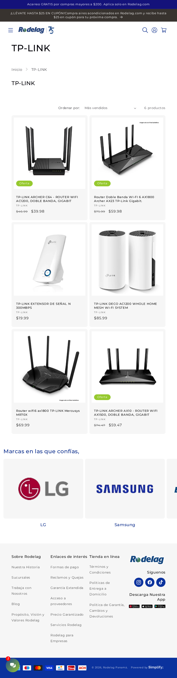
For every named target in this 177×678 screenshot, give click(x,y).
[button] (11, 30)
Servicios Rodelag (66, 625)
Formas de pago (64, 567)
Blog (16, 604)
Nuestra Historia (26, 567)
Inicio (17, 69)
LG (43, 524)
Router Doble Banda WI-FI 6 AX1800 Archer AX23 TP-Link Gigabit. (124, 199)
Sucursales (21, 577)
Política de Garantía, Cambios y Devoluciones (107, 610)
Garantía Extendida (66, 588)
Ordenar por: (69, 108)
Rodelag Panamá (115, 667)
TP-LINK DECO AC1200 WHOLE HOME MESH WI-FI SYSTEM (125, 305)
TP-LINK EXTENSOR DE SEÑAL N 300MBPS (43, 305)
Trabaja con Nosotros (22, 591)
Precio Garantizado (67, 614)
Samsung (125, 524)
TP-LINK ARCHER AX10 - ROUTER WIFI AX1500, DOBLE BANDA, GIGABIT (126, 412)
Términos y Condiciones (100, 569)
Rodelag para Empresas (61, 638)
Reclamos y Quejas (66, 577)
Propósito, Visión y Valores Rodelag (28, 617)
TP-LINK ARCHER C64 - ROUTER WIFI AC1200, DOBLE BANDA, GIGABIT (47, 199)
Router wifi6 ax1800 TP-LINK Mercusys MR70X (48, 412)
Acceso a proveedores (61, 601)
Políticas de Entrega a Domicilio (99, 588)
